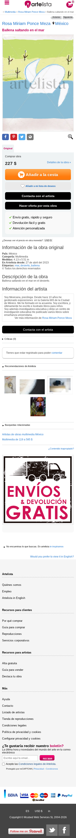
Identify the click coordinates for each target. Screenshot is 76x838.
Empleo (6, 591)
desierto (25, 265)
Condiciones (52, 769)
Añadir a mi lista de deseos (41, 186)
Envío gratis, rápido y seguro (32, 217)
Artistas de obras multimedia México (22, 434)
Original (8, 148)
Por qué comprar (12, 620)
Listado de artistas (13, 712)
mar (17, 265)
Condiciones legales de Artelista (37, 764)
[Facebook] (64, 830)
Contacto (7, 705)
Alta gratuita (9, 663)
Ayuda (6, 699)
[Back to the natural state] (32, 387)
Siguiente (68, 17)
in (49, 811)
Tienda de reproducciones (18, 718)
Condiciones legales (14, 725)
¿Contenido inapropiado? (61, 448)
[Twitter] (52, 830)
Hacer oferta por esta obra (38, 205)
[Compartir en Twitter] (22, 137)
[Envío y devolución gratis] (38, 490)
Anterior (56, 17)
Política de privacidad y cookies (21, 732)
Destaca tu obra (12, 676)
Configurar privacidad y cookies (21, 738)
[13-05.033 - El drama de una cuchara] (10, 385)
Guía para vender (12, 669)
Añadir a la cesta (42, 175)
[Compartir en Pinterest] (13, 137)
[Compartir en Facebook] (5, 137)
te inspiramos (57, 546)
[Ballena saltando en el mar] (38, 83)
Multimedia (10, 12)
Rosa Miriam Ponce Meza (31, 12)
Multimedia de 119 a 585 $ (17, 439)
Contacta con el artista (38, 196)
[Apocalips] (38, 407)
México (61, 23)
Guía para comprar (13, 627)
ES (27, 811)
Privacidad (39, 769)
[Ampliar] (70, 138)
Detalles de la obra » (59, 162)
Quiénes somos (11, 584)
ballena (35, 265)
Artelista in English (13, 598)
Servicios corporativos (15, 640)
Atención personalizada (29, 228)
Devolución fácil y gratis (29, 223)
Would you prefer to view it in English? (52, 556)
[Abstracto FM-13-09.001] (60, 385)
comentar (57, 352)
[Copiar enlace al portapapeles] (30, 137)
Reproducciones (12, 633)
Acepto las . (31, 764)
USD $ (48, 240)
